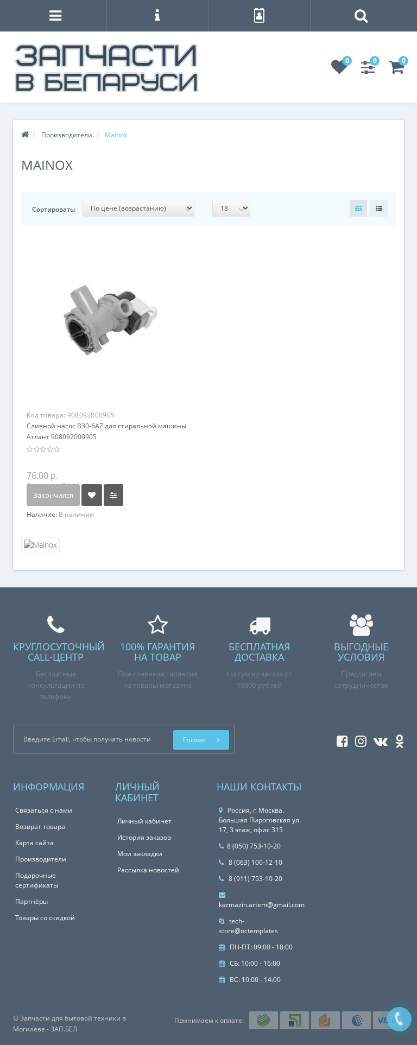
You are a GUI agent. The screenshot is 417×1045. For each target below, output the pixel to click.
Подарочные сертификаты (36, 880)
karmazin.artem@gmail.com (262, 904)
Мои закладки (139, 853)
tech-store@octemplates (248, 925)
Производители (40, 859)
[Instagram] (358, 739)
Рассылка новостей (148, 870)
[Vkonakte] (378, 739)
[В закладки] (91, 495)
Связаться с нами (43, 810)
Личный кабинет (144, 821)
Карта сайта (34, 842)
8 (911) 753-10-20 (254, 878)
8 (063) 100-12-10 (254, 862)
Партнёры (31, 901)
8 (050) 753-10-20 (254, 846)
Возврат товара (40, 826)
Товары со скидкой (45, 917)
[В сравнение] (113, 495)
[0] (339, 70)
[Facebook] (339, 739)
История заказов (144, 837)
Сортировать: (53, 209)
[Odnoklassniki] (396, 739)
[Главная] (25, 135)
